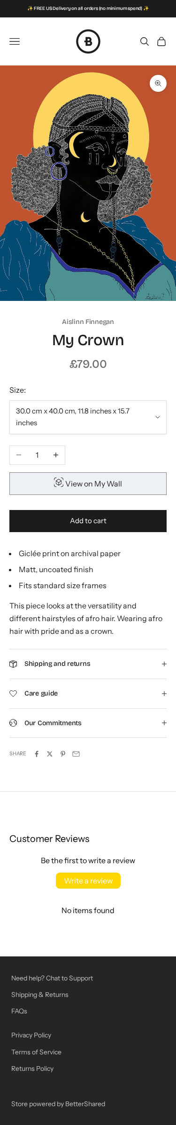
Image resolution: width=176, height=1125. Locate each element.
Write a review (88, 880)
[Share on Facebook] (36, 754)
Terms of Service (36, 1052)
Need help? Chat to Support (52, 978)
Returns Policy (32, 1068)
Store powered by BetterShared (58, 1104)
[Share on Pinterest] (63, 754)
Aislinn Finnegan (88, 322)
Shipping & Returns (40, 994)
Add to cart (88, 520)
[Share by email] (76, 754)
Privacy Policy (31, 1035)
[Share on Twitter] (50, 754)
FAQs (19, 1011)
